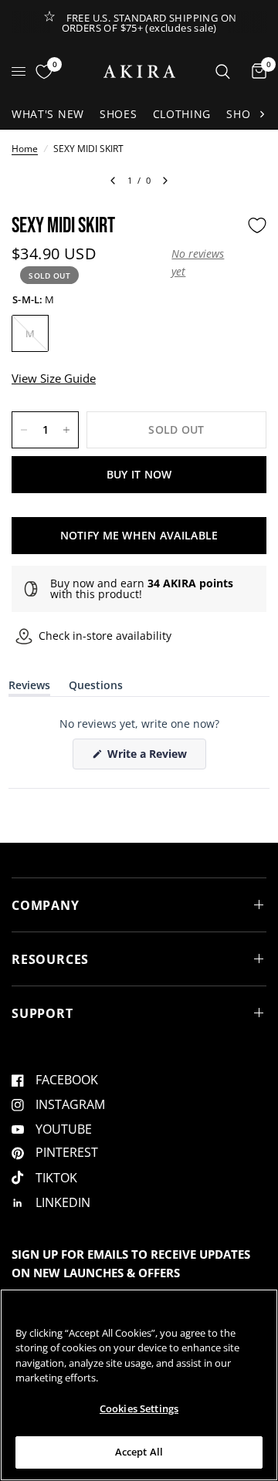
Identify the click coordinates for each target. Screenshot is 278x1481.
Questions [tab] (96, 688)
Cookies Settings (139, 1408)
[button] (205, 262)
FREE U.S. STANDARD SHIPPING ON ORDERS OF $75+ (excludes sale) (149, 23)
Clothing (182, 114)
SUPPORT (42, 1013)
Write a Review (149, 757)
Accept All (139, 1452)
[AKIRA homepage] (139, 71)
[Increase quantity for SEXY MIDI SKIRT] (66, 430)
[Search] (223, 71)
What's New (48, 114)
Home (25, 148)
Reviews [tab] (29, 688)
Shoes (118, 114)
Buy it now (139, 474)
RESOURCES (50, 959)
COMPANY (46, 905)
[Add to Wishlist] (257, 225)
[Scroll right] (261, 114)
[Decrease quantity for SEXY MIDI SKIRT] (24, 430)
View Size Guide (54, 378)
